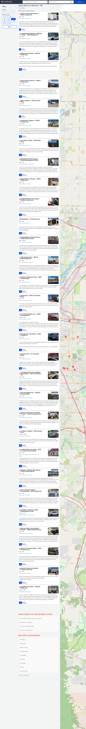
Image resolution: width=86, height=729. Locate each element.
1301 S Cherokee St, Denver (25, 378)
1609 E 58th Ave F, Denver (25, 184)
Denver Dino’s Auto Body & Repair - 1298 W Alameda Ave (31, 529)
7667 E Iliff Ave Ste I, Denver (25, 242)
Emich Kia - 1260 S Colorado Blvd (30, 296)
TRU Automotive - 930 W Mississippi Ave (29, 257)
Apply (9, 27)
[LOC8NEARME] (6, 1)
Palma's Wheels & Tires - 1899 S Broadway (31, 277)
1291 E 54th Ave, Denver (24, 145)
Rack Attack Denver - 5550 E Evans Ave (31, 81)
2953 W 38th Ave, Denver (25, 591)
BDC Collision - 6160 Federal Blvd (30, 101)
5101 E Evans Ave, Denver (24, 436)
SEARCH (79, 1)
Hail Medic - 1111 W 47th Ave (30, 219)
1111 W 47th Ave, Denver (24, 223)
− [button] (62, 8)
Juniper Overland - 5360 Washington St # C (29, 510)
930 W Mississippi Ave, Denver (26, 262)
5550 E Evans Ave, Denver (25, 85)
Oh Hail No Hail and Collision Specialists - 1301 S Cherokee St (31, 374)
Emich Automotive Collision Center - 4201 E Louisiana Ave (31, 413)
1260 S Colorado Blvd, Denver (25, 300)
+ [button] (62, 6)
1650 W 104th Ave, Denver (25, 58)
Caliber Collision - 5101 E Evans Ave (31, 431)
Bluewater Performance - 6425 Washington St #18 (30, 159)
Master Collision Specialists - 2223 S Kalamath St (31, 470)
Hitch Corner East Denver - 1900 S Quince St (30, 14)
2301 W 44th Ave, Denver (25, 573)
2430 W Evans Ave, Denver (25, 553)
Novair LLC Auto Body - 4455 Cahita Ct (31, 334)
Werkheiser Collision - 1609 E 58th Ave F (31, 179)
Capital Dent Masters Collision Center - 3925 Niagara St (31, 34)
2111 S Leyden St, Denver (24, 495)
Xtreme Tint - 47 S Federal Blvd (30, 354)
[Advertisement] (39, 75)
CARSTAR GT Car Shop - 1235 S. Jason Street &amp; (31, 450)
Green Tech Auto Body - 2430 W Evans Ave (31, 549)
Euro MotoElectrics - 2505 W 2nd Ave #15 (30, 393)
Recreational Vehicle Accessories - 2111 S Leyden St (31, 490)
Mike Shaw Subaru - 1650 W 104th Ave (30, 54)
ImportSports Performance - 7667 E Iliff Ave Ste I (31, 238)
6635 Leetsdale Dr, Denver (25, 319)
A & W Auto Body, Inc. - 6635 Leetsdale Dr (30, 314)
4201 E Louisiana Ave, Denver (25, 417)
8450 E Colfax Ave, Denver (25, 204)
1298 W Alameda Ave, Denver (26, 533)
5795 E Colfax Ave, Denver (25, 125)
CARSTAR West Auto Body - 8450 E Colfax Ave (30, 199)
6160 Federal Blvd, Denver (25, 105)
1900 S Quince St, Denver (25, 18)
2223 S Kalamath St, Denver (25, 475)
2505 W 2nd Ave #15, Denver (25, 397)
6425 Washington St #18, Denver (26, 164)
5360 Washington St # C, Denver (26, 515)
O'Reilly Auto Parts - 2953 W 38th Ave (30, 587)
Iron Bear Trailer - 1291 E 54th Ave (31, 141)
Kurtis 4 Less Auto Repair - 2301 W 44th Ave (30, 569)
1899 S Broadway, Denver (25, 282)
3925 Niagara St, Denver (24, 38)
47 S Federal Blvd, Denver (25, 359)
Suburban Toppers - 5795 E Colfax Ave (30, 121)
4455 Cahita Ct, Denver (24, 339)
